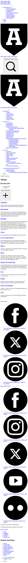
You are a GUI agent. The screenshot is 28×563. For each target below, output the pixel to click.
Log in (4, 561)
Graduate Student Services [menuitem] (12, 132)
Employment (6, 549)
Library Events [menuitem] (9, 154)
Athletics (5, 535)
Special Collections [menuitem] (10, 171)
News (2, 272)
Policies (3, 278)
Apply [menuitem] (4, 20)
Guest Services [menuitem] (9, 133)
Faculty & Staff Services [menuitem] (11, 126)
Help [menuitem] (4, 173)
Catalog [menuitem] (8, 112)
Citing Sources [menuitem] (9, 113)
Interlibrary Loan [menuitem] (10, 134)
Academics (5, 534)
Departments (4, 209)
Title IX (5, 555)
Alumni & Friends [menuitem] (10, 15)
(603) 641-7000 (4, 529)
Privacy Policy (6, 553)
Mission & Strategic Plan (8, 262)
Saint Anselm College (5, 2)
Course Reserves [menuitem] (10, 115)
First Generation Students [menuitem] (12, 12)
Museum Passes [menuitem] (9, 136)
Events (3, 232)
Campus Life (6, 537)
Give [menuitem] (4, 21)
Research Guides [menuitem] (10, 119)
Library (5, 543)
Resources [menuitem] (5, 111)
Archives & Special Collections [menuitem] (10, 168)
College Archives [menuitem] (10, 169)
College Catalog (7, 545)
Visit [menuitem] (4, 19)
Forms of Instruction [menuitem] (13, 142)
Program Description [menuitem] (14, 139)
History (3, 246)
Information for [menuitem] (6, 7)
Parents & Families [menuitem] (10, 16)
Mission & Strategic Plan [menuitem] (12, 158)
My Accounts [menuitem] (9, 137)
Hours (2, 253)
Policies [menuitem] (8, 160)
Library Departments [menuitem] (11, 152)
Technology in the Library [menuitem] (15, 163)
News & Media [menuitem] (9, 18)
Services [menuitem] (5, 121)
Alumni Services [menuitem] (10, 124)
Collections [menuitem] (8, 151)
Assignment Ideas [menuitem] (13, 143)
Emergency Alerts (7, 558)
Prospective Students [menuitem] (11, 8)
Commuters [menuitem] (9, 11)
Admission (5, 533)
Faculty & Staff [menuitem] (9, 14)
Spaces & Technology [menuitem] (11, 162)
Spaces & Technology (7, 285)
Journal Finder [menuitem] (9, 117)
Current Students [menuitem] (10, 10)
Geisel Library (6, 186)
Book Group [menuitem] (9, 125)
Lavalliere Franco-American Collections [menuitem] (18, 172)
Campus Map (6, 544)
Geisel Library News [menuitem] (11, 159)
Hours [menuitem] (7, 156)
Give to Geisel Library (7, 237)
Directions (3, 219)
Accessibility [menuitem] (9, 123)
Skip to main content (5, 1)
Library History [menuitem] (9, 155)
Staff (2, 292)
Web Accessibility (7, 552)
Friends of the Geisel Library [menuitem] (12, 130)
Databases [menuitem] (8, 116)
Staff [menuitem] (7, 164)
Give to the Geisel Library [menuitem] (12, 165)
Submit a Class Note (8, 547)
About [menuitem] (4, 150)
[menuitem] (10, 66)
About (4, 532)
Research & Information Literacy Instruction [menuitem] (16, 138)
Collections (4, 202)
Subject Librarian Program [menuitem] (12, 147)
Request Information (8, 548)
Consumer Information (8, 551)
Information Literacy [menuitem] (14, 141)
